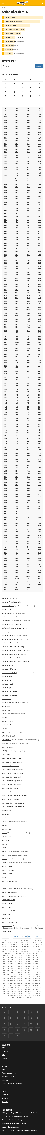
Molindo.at (5, 1098)
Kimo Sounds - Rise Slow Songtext (13, 1120)
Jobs (3, 1055)
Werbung (5, 1051)
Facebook (5, 1095)
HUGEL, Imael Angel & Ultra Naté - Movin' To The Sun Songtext (22, 1113)
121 (25, 937)
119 (18, 937)
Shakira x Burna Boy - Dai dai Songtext (14, 1123)
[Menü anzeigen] (3, 2)
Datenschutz (6, 1076)
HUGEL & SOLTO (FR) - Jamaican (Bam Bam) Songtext (19, 1130)
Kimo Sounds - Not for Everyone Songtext (15, 1116)
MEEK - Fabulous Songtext (10, 1127)
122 (29, 937)
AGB (12, 1076)
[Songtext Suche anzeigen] (41, 2)
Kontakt (4, 1058)
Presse (4, 1048)
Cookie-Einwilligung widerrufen (12, 1083)
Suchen (38, 66)
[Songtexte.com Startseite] (22, 3)
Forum (4, 1069)
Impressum (5, 1080)
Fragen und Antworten (9, 1073)
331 (37, 937)
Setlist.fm (5, 1102)
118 (14, 937)
